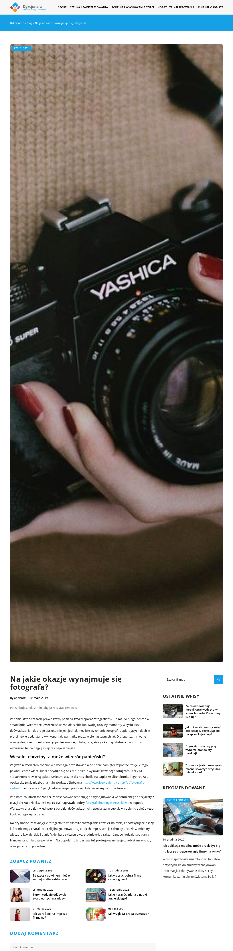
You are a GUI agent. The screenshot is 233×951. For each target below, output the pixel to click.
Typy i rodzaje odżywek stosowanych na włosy (49, 896)
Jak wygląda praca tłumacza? (128, 914)
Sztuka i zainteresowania (89, 7)
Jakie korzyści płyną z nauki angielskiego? (127, 896)
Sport (62, 7)
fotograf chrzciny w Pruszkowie (107, 803)
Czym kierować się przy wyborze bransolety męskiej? (200, 749)
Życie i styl (21, 48)
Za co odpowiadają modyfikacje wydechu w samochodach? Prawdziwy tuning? (202, 711)
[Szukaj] (218, 679)
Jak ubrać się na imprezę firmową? (50, 916)
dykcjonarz (18, 697)
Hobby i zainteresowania (176, 7)
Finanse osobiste (210, 7)
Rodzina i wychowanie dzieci (133, 7)
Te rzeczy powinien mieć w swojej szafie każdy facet (51, 877)
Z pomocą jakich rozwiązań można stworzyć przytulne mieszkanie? (203, 769)
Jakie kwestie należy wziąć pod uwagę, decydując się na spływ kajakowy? (203, 730)
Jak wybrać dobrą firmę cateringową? (124, 877)
